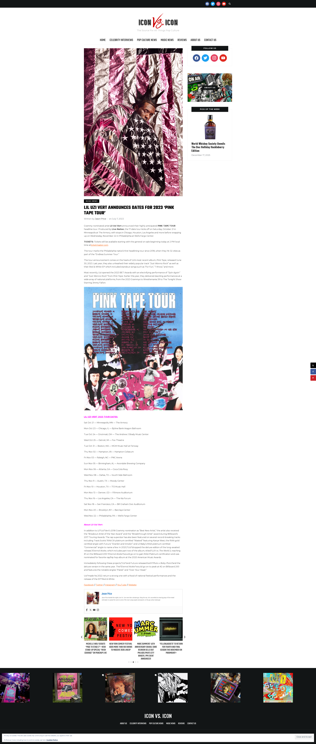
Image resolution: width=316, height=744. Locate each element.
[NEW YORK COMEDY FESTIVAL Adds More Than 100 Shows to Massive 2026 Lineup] (95, 619)
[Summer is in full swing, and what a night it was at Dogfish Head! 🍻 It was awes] (79, 688)
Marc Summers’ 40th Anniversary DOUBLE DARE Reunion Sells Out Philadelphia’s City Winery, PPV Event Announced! (121, 651)
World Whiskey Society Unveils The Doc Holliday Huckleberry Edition (208, 147)
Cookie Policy (52, 740)
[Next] (184, 637)
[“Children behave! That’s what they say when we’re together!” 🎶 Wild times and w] (131, 688)
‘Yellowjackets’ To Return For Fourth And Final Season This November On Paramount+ (146, 648)
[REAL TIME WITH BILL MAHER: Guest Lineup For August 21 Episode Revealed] (171, 619)
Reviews (182, 40)
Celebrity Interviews (121, 40)
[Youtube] (94, 610)
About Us (195, 40)
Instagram (110, 585)
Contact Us (210, 40)
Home (103, 40)
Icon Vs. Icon (158, 715)
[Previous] (81, 637)
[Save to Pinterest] (313, 378)
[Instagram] (98, 610)
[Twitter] (90, 610)
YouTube (121, 585)
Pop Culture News (147, 40)
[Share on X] (313, 365)
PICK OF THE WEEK (210, 109)
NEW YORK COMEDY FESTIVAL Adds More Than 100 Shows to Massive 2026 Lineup (95, 647)
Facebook (89, 585)
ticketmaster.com (99, 245)
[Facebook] (87, 610)
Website (132, 585)
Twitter (99, 585)
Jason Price (100, 219)
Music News (167, 40)
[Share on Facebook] (313, 371)
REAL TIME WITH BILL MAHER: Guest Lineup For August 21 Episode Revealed (171, 647)
